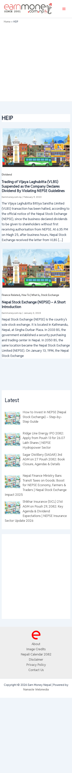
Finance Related (11, 295)
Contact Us (36, 670)
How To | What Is (31, 295)
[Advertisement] (36, 61)
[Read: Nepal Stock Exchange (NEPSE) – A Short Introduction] (36, 268)
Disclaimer (36, 659)
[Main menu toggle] (64, 9)
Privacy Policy (36, 665)
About (36, 644)
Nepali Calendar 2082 (36, 654)
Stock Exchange (50, 295)
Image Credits (36, 649)
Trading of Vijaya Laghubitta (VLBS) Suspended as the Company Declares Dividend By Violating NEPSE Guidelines (33, 186)
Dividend (7, 174)
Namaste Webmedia (36, 689)
